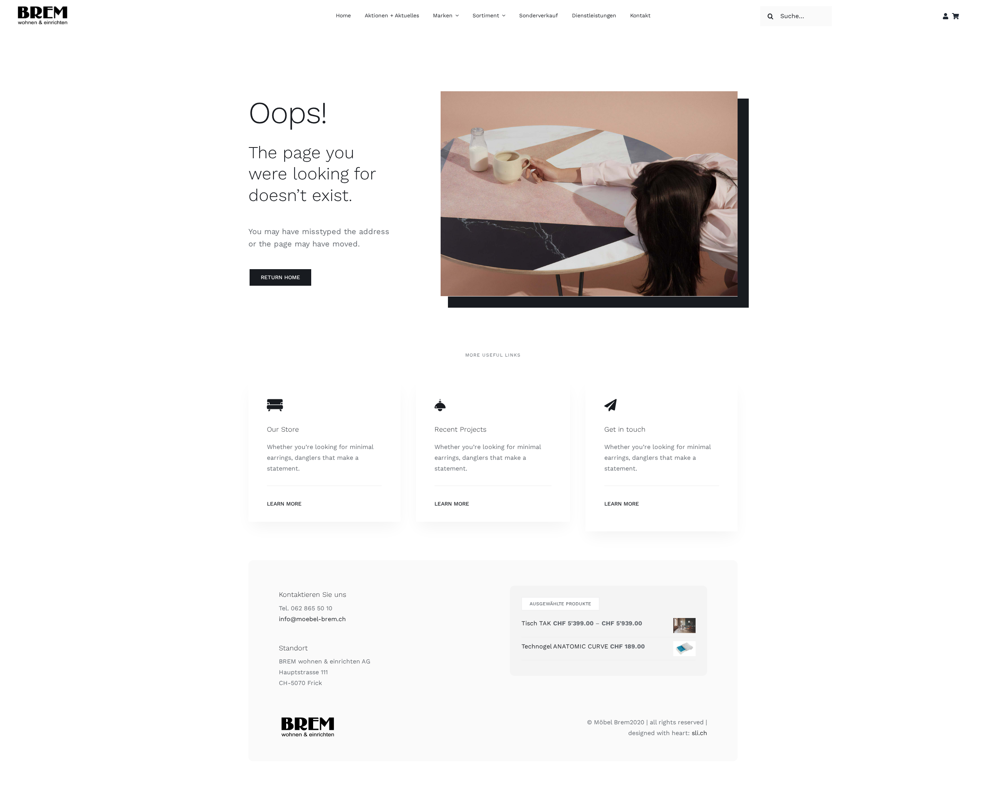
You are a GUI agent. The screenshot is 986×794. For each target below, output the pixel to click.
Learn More (284, 504)
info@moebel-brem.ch (312, 619)
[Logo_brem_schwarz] (42, 6)
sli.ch (699, 733)
